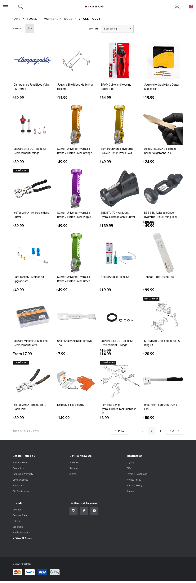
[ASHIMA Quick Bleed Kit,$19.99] (120, 253)
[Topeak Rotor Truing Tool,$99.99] (163, 253)
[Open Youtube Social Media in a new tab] (94, 511)
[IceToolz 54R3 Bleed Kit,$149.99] (76, 381)
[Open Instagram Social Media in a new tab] (73, 511)
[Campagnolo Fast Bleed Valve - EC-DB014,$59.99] (33, 61)
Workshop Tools (58, 18)
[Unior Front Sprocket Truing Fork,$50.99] (163, 381)
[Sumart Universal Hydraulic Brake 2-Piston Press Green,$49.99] (76, 253)
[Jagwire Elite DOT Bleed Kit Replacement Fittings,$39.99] (33, 125)
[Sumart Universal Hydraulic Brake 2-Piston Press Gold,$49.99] (120, 125)
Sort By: (93, 29)
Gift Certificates (21, 491)
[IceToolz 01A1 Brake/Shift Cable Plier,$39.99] (33, 381)
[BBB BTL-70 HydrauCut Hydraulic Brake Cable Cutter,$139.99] (120, 189)
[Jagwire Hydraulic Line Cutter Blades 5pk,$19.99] (163, 61)
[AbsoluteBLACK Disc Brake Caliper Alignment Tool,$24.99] (163, 125)
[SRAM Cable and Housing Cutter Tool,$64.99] (120, 61)
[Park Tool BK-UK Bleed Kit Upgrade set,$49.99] (33, 253)
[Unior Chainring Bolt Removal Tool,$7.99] (76, 317)
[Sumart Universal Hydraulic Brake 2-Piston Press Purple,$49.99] (76, 189)
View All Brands (24, 538)
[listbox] (117, 29)
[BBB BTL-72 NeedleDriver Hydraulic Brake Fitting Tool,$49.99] (163, 189)
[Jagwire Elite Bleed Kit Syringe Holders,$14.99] (76, 61)
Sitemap (131, 491)
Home (16, 18)
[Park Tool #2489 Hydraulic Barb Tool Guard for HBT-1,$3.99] (120, 381)
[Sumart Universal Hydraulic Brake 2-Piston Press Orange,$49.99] (76, 125)
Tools (32, 18)
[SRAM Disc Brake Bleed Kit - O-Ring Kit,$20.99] (163, 317)
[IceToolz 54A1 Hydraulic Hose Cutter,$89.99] (33, 189)
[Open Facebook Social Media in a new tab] (84, 511)
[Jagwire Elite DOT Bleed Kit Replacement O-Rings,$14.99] (120, 317)
